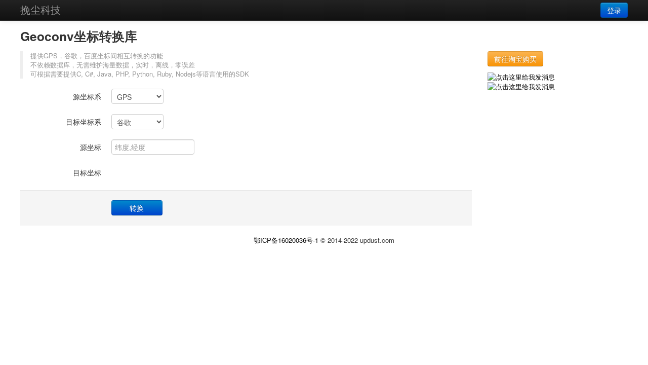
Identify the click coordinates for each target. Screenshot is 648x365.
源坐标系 (87, 96)
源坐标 (90, 147)
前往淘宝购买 (515, 59)
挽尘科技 (40, 9)
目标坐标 (87, 172)
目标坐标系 (83, 122)
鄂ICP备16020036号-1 (286, 240)
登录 (614, 10)
